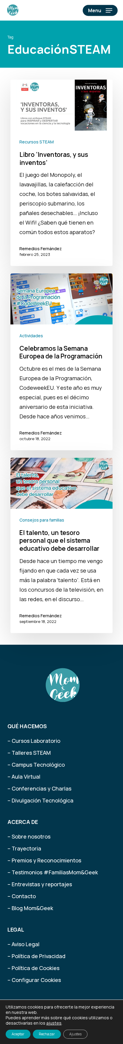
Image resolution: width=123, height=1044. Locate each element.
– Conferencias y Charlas (39, 788)
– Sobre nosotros (28, 836)
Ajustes (75, 1034)
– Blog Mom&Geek (30, 908)
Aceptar (18, 1034)
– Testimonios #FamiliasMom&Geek (52, 872)
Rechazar (47, 1034)
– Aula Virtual (23, 776)
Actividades (31, 335)
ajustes (53, 1023)
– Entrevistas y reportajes (39, 884)
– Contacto (21, 896)
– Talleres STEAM (29, 752)
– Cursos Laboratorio (33, 740)
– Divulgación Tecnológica (40, 800)
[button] (100, 10)
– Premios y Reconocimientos (44, 860)
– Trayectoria (24, 848)
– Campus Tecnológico (36, 764)
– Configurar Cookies (34, 979)
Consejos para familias (41, 520)
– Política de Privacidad (36, 956)
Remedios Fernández (40, 248)
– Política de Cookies (33, 968)
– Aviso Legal (23, 944)
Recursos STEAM (36, 142)
